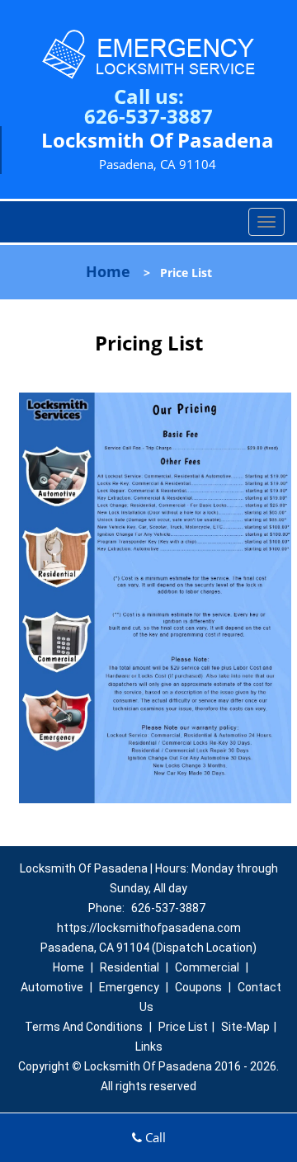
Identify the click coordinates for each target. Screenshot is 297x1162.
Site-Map (245, 1026)
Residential (129, 967)
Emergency (129, 987)
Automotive (52, 987)
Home (108, 271)
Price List (183, 1026)
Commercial (207, 967)
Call (154, 1137)
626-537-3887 (148, 115)
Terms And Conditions (84, 1026)
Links (149, 1046)
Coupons (198, 987)
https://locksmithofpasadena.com (149, 927)
